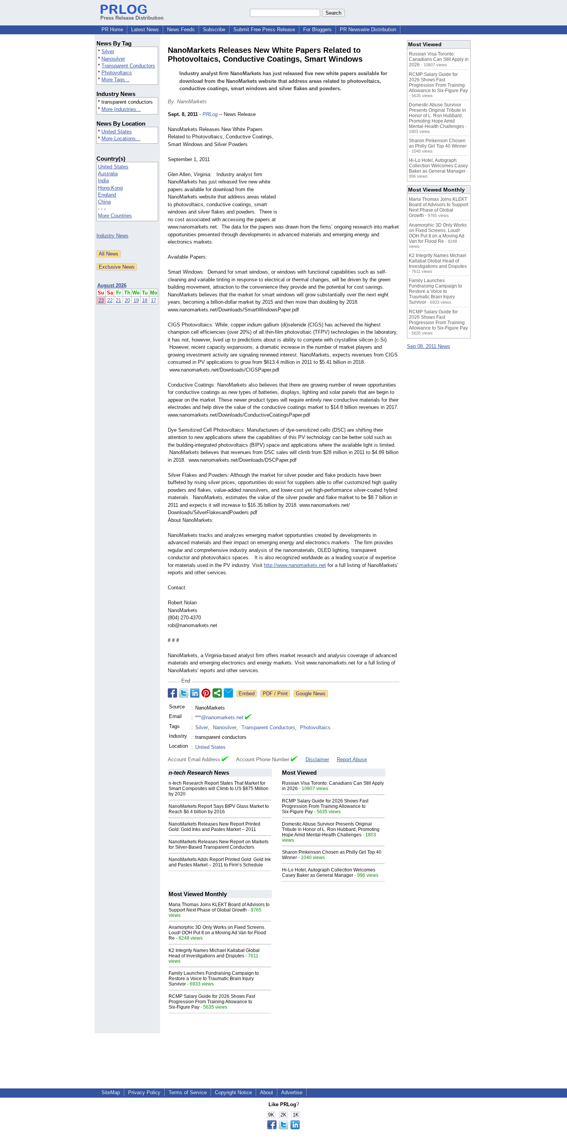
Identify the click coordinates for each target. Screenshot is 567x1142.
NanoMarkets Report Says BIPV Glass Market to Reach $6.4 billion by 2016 (219, 809)
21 (118, 300)
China (104, 202)
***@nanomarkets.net (219, 717)
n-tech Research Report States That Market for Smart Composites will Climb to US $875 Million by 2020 (218, 788)
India (103, 180)
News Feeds (181, 29)
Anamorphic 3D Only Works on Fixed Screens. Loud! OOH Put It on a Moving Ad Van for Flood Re (217, 933)
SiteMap (110, 1092)
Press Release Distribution (132, 18)
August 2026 (112, 285)
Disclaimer (317, 759)
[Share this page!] (283, 1127)
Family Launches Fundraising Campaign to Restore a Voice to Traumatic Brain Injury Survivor (214, 978)
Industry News (112, 236)
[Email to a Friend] (228, 693)
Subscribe (214, 29)
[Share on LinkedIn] (194, 693)
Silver (107, 51)
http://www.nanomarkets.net (295, 565)
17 (153, 300)
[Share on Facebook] (172, 693)
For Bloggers (317, 29)
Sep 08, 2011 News (428, 346)
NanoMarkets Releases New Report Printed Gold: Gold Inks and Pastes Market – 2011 (214, 826)
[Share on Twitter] (183, 693)
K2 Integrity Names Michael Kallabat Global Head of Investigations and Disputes (214, 953)
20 (127, 300)
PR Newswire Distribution (368, 29)
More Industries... (121, 109)
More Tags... (115, 79)
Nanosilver (113, 59)
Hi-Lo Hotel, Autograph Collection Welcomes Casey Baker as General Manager (328, 872)
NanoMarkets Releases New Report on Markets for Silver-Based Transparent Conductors (218, 844)
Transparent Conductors (128, 66)
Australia (108, 174)
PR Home (112, 29)
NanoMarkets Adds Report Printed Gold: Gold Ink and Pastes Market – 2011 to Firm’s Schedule (220, 862)
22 (110, 300)
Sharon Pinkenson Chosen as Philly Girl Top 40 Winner (438, 143)
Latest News (145, 29)
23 (101, 300)
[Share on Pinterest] (206, 693)
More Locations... (120, 138)
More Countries (115, 216)
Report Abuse (352, 759)
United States (116, 132)
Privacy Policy (144, 1092)
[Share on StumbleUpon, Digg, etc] (217, 693)
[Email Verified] (248, 718)
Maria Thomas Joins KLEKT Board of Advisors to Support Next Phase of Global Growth (219, 907)
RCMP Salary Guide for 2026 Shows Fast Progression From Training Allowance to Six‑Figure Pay (325, 806)
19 (136, 300)
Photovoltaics (116, 73)
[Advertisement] (341, 167)
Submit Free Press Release (264, 29)
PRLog (210, 114)
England (107, 195)
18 (144, 300)
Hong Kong (110, 188)
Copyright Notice (233, 1092)
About (266, 1092)
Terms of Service (188, 1092)
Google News (311, 693)
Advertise (291, 1092)
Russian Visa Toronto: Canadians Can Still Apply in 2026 (439, 59)
